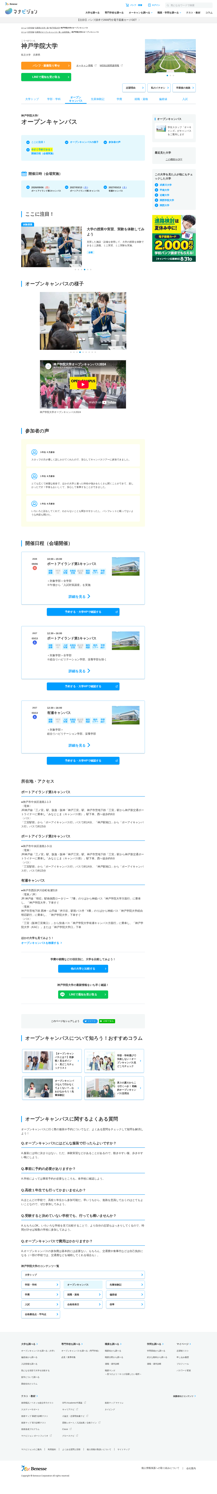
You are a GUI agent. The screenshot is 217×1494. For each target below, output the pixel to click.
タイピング (110, 1409)
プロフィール (183, 1364)
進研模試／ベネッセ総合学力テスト (37, 1403)
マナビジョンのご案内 (31, 1449)
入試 (27, 1304)
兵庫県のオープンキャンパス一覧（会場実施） (53, 32)
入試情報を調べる (29, 1364)
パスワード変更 (184, 1370)
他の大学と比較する (83, 968)
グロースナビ (68, 1436)
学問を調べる (154, 1344)
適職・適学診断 (112, 1364)
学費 (27, 1294)
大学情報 (30, 28)
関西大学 (164, 205)
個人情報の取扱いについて (99, 1449)
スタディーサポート (30, 1409)
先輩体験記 (116, 1284)
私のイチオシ (158, 87)
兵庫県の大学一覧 (42, 28)
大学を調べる (92, 12)
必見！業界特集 (68, 1357)
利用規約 (52, 1449)
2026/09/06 (46, 188)
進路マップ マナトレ (114, 1403)
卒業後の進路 (183, 87)
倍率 (112, 1304)
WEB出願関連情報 (109, 65)
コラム (209, 12)
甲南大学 (164, 190)
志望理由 (130, 87)
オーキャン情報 (84, 65)
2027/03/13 (85, 188)
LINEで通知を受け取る (46, 77)
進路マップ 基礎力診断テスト (34, 1416)
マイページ (183, 1344)
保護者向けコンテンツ (183, 1396)
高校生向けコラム (29, 1384)
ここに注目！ (38, 142)
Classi (65, 1429)
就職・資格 (73, 1294)
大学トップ (31, 1274)
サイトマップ (123, 1449)
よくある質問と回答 (71, 1449)
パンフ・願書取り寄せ (46, 65)
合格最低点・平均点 (35, 1314)
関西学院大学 (167, 200)
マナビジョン (21, 11)
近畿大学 (164, 195)
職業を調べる (112, 1344)
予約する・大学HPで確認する (83, 611)
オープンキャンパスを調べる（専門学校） (80, 1351)
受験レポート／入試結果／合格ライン (79, 1423)
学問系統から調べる (156, 1351)
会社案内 (191, 1468)
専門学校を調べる (114, 12)
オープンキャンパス (78, 1284)
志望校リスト (183, 1351)
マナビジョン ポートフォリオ (34, 1436)
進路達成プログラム (30, 1429)
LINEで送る (108, 1021)
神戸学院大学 (55, 28)
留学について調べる (30, 1377)
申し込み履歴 (183, 1357)
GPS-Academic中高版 (72, 1403)
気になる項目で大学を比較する (35, 1370)
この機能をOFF (174, 159)
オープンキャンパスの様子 (84, 142)
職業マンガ (123, 1372)
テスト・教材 (193, 12)
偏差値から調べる (29, 1357)
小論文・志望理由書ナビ (73, 1416)
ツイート (92, 1021)
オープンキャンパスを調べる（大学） (38, 1351)
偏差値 (113, 1294)
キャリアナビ (68, 1409)
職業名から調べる (113, 1351)
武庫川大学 (166, 185)
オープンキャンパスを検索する (40, 942)
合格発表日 (73, 1304)
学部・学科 (31, 1284)
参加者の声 (115, 142)
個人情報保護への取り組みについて (160, 1468)
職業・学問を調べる (168, 12)
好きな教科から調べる (157, 1357)
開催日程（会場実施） (43, 151)
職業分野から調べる (114, 1357)
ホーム (23, 28)
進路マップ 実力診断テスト (33, 1423)
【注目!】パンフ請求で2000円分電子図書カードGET (107, 19)
